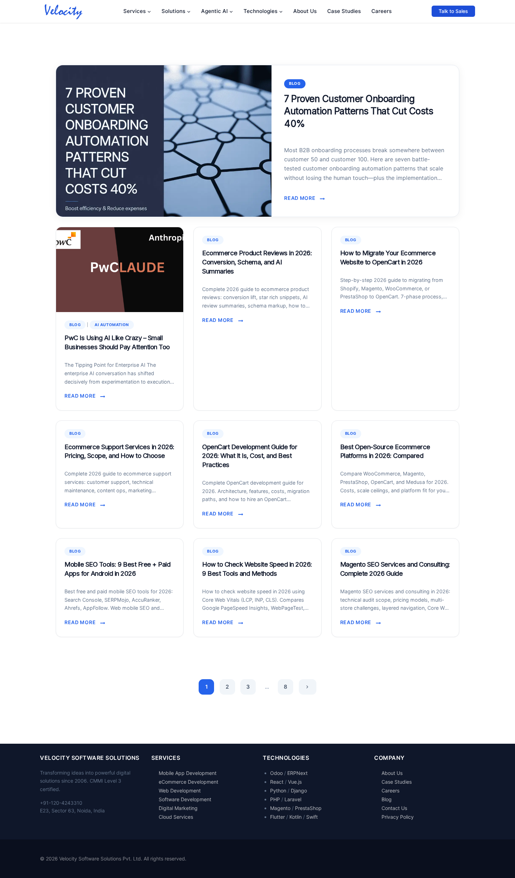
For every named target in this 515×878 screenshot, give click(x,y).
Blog (294, 83)
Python (278, 790)
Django (299, 790)
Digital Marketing (178, 808)
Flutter (277, 817)
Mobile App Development (188, 773)
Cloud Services (176, 817)
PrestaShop (308, 808)
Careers (381, 11)
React (276, 782)
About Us (305, 11)
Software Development (185, 799)
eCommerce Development (188, 782)
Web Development (180, 790)
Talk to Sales (453, 11)
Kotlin (295, 817)
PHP (275, 799)
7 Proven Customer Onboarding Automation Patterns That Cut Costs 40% (358, 111)
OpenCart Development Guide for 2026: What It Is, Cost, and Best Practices (249, 456)
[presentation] (164, 141)
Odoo (276, 773)
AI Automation (112, 324)
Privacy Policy (398, 817)
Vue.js (295, 782)
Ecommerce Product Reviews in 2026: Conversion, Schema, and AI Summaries (257, 262)
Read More (302, 198)
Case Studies (344, 11)
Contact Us (394, 808)
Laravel (292, 799)
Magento (280, 808)
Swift (312, 817)
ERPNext (297, 773)
